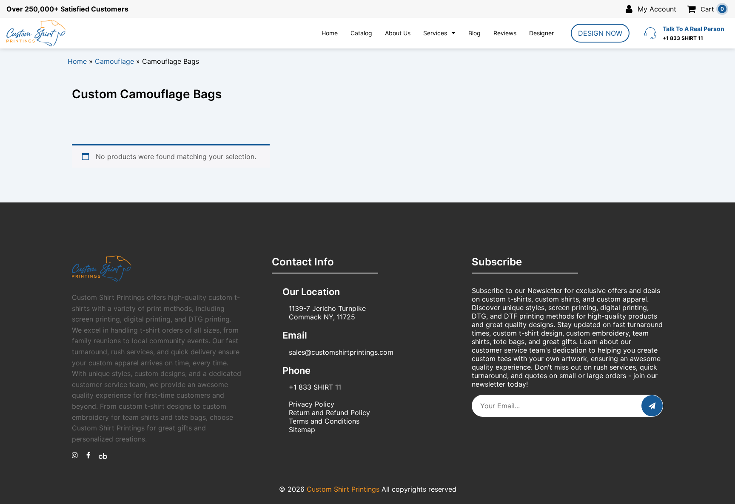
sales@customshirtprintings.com (341, 352)
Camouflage (114, 61)
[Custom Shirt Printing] (75, 455)
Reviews (504, 33)
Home (330, 33)
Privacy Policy (311, 404)
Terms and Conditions (324, 421)
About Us (397, 33)
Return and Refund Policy (329, 412)
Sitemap (302, 429)
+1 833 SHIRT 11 (315, 387)
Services (435, 33)
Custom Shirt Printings (343, 489)
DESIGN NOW (600, 33)
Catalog (361, 33)
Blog (474, 33)
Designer (541, 33)
